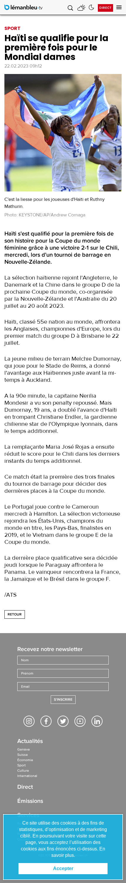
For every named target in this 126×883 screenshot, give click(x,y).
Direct (105, 8)
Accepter (63, 868)
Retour (15, 614)
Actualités (30, 742)
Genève (23, 749)
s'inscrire (63, 699)
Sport (21, 765)
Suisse (22, 754)
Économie (25, 760)
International (27, 775)
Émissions (30, 801)
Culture (23, 770)
